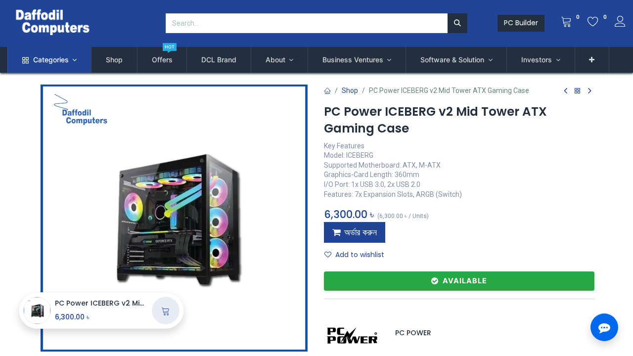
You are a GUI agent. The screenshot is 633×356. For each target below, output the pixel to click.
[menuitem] (114, 60)
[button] (592, 60)
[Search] (457, 23)
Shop (350, 90)
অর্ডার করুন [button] (360, 232)
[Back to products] (578, 91)
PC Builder (521, 23)
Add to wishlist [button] (359, 255)
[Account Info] (620, 23)
